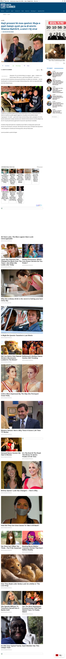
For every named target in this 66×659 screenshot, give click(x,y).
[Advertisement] (22, 162)
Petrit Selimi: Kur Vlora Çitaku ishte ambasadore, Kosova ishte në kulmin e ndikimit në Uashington (57, 90)
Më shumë (54, 117)
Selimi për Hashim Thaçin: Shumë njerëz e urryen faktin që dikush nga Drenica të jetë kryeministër (57, 82)
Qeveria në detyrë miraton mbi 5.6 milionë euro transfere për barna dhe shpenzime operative (57, 105)
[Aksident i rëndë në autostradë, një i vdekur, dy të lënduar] (49, 111)
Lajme (8, 14)
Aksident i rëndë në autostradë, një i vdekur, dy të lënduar (57, 111)
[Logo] (10, 6)
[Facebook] (63, 1)
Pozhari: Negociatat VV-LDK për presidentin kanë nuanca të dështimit (57, 98)
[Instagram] (65, 1)
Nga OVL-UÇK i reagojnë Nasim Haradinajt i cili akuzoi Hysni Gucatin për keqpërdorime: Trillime (57, 75)
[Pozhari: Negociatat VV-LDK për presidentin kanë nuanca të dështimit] (49, 96)
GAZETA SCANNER (7, 69)
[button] (64, 11)
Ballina (4, 14)
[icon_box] (37, 1)
